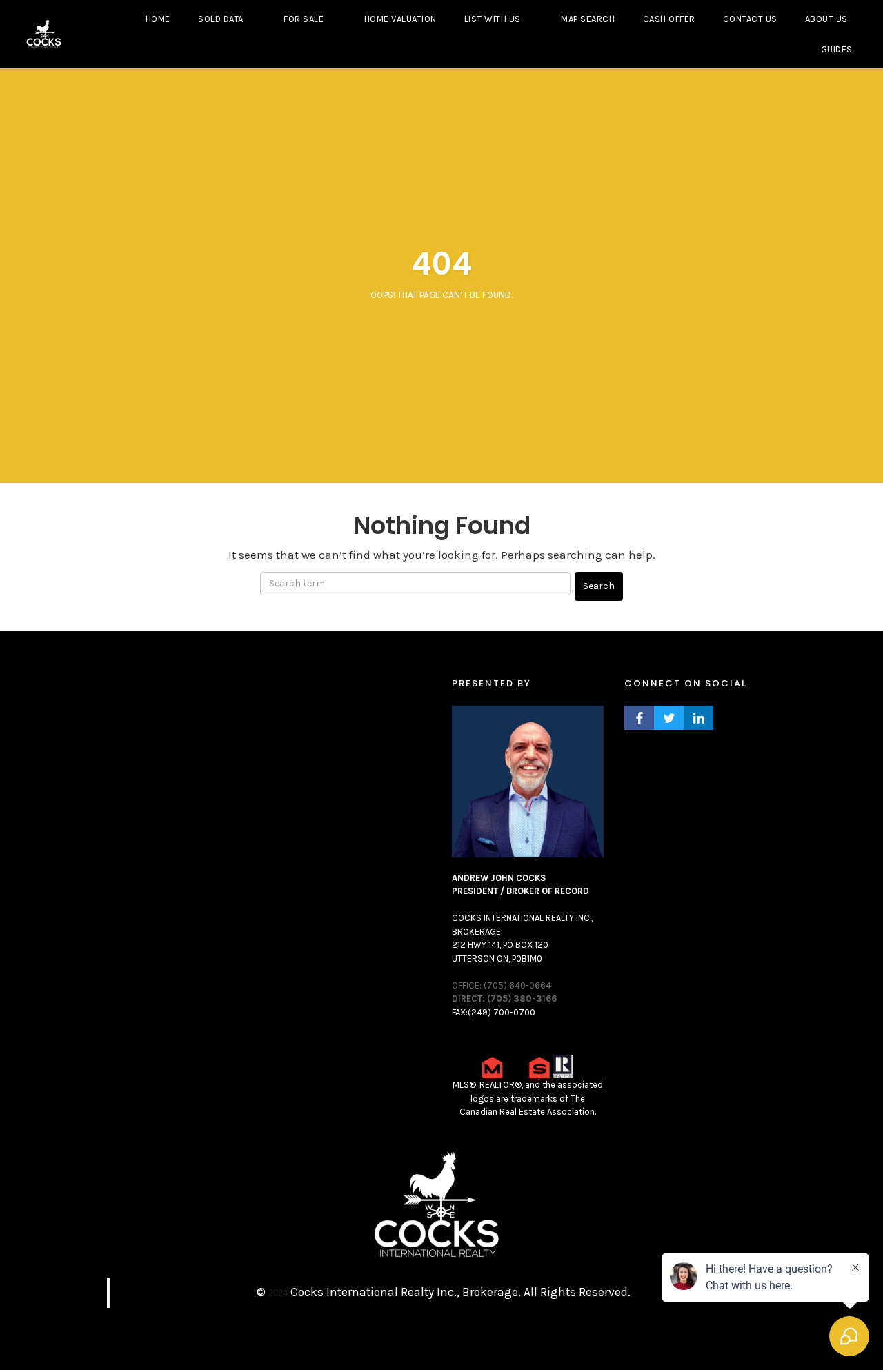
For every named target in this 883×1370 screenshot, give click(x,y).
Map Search (588, 19)
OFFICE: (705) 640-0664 (501, 985)
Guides (837, 49)
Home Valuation (400, 19)
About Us (826, 19)
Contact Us (750, 19)
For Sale (304, 19)
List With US (492, 19)
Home (158, 19)
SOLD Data (221, 19)
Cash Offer (669, 19)
